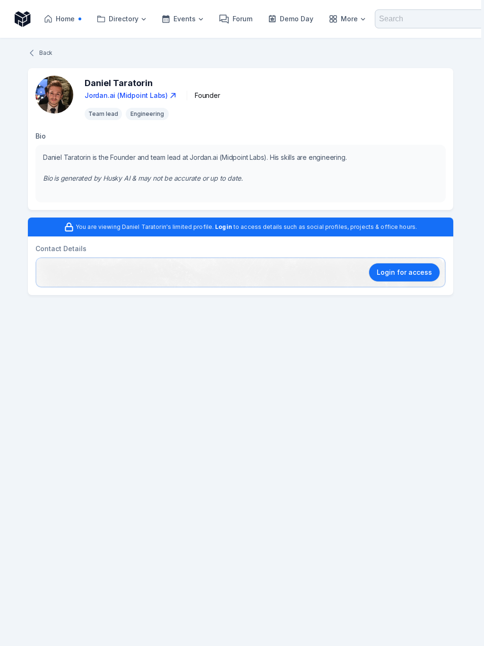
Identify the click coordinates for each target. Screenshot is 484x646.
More (349, 19)
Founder (207, 95)
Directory (123, 19)
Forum (242, 19)
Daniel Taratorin (119, 83)
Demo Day (296, 19)
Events (184, 19)
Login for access (404, 272)
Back (45, 52)
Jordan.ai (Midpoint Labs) (126, 95)
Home (71, 21)
